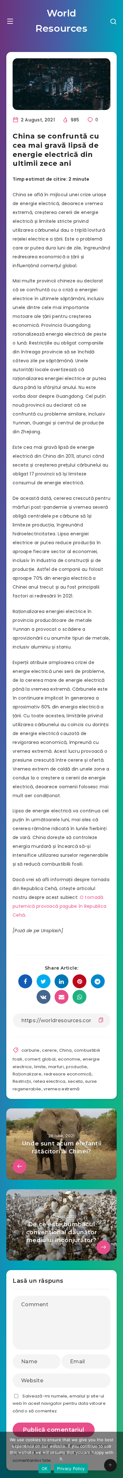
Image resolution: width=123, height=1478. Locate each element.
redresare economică (68, 1074)
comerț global (40, 1059)
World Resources (61, 20)
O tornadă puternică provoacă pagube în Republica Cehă (59, 906)
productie (76, 1067)
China (65, 1050)
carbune (30, 1050)
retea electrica (49, 1081)
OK (45, 1468)
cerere (49, 1050)
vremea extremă (61, 1089)
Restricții (22, 1081)
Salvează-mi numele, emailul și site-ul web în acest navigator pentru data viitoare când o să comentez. (59, 1403)
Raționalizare (27, 1074)
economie (69, 1059)
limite (40, 1067)
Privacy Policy (71, 1468)
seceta (75, 1081)
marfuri (56, 1067)
